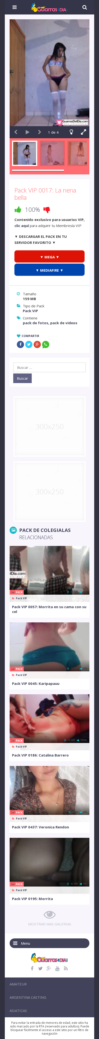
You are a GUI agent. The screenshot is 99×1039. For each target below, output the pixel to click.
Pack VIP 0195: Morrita (32, 898)
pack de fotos (35, 322)
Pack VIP (30, 310)
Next (40, 132)
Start (28, 132)
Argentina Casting (28, 997)
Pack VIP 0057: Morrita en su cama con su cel (49, 609)
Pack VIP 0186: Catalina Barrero (40, 755)
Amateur (18, 984)
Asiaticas (18, 1010)
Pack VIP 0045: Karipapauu (35, 683)
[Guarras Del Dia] (49, 6)
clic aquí (21, 225)
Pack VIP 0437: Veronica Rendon (40, 827)
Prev (16, 132)
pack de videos (63, 322)
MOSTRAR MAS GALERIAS (49, 924)
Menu (25, 943)
